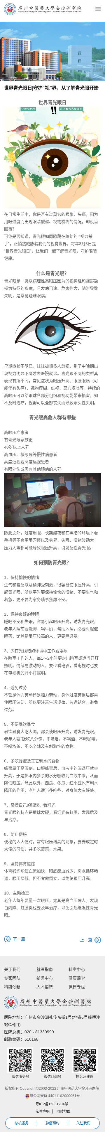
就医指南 (44, 969)
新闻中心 (44, 978)
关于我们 (12, 969)
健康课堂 (77, 978)
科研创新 (12, 987)
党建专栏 (77, 987)
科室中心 (77, 969)
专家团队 (12, 978)
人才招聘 (44, 987)
